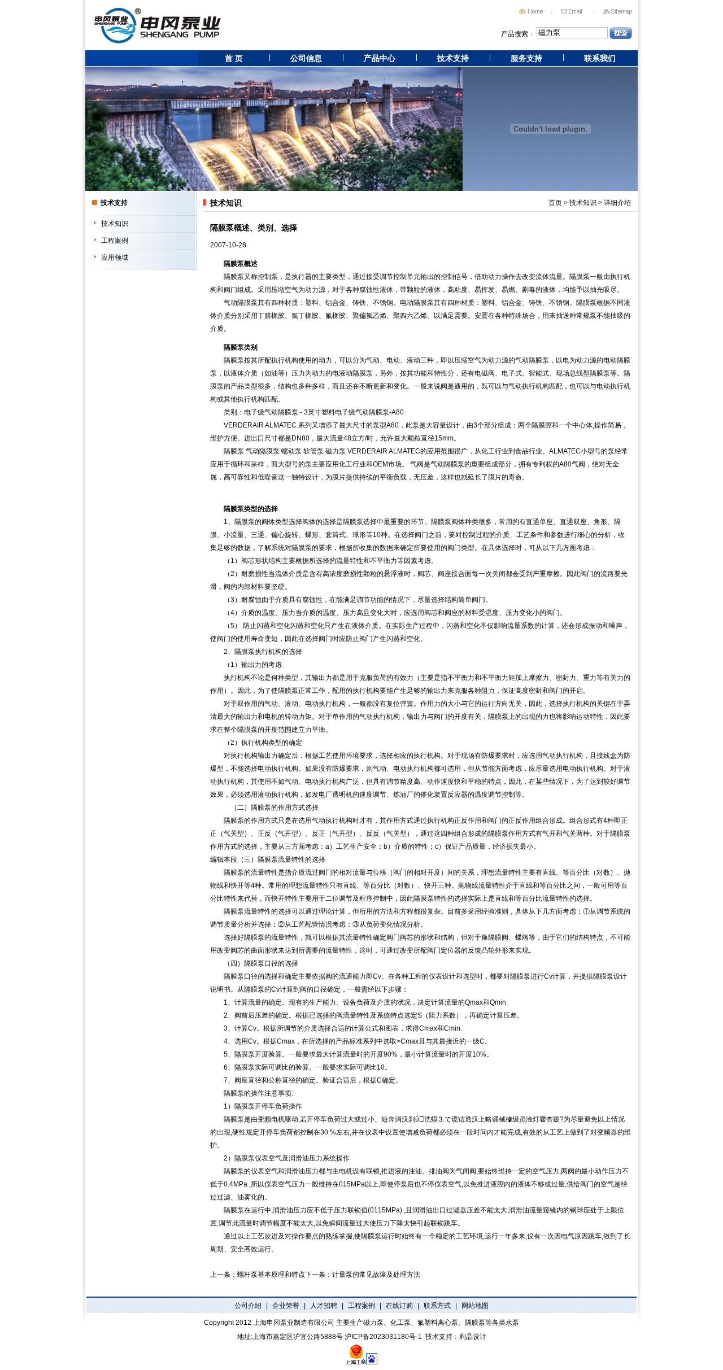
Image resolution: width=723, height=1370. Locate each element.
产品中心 (379, 58)
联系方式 (437, 1306)
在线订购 (399, 1306)
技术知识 (114, 224)
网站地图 (475, 1306)
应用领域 (114, 257)
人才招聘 (323, 1306)
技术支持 (453, 58)
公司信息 (306, 58)
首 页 (234, 58)
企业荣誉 (285, 1306)
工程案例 (114, 241)
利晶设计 (472, 1337)
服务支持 (526, 58)
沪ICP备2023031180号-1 (383, 1337)
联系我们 (600, 58)
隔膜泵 (234, 264)
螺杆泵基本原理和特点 (271, 1275)
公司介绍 (248, 1306)
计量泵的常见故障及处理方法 (376, 1275)
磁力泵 (335, 451)
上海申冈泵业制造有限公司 (293, 1323)
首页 (555, 203)
